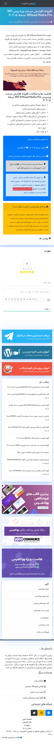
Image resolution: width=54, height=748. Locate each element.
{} (33, 299)
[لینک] (30, 299)
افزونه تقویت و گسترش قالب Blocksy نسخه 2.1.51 (32, 438)
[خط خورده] (14, 299)
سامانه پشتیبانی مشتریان (22, 188)
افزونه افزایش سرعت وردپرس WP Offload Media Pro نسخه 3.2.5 (29, 13)
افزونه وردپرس (34, 22)
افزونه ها (41, 22)
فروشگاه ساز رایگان (43, 632)
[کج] (8, 299)
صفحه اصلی (27, 719)
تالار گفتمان (27, 722)
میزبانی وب (39, 680)
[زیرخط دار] (11, 299)
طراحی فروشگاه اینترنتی (34, 686)
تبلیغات (27, 725)
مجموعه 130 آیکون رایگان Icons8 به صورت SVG (33, 452)
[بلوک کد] (27, 299)
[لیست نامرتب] (20, 299)
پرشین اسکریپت (27, 3)
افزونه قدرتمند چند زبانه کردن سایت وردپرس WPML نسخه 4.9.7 (28, 445)
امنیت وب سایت (37, 692)
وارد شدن (47, 282)
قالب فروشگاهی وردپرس (41, 603)
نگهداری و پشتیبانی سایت (33, 697)
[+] (36, 299)
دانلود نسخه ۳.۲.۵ (37, 147)
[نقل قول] (23, 299)
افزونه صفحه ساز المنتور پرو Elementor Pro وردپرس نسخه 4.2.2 (28, 387)
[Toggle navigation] (5, 3)
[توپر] (5, 299)
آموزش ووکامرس (43, 589)
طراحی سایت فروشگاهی (41, 611)
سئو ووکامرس (44, 618)
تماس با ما (27, 728)
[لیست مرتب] (17, 299)
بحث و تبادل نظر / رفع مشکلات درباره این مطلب (27, 156)
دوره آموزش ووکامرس (42, 596)
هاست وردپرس (13, 737)
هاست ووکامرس (43, 625)
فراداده (4, 737)
